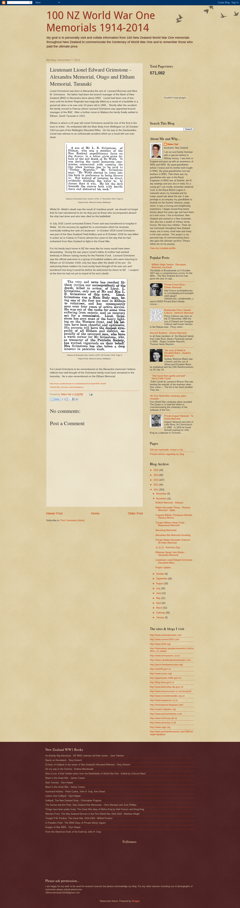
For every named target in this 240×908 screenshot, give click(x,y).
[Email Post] (90, 394)
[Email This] (63, 399)
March (159, 607)
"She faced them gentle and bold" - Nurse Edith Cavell (169, 377)
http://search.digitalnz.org (163, 709)
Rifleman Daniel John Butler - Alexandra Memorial (170, 553)
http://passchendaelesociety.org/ (166, 664)
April (158, 603)
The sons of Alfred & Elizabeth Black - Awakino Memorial (177, 353)
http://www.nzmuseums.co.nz (165, 655)
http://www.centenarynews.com (165, 635)
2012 (156, 484)
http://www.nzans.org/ (161, 673)
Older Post (135, 513)
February (161, 612)
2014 (156, 475)
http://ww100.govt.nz (160, 669)
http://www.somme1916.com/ (164, 639)
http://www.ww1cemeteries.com (166, 713)
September (162, 578)
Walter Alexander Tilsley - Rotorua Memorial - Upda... (172, 508)
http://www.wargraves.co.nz (164, 700)
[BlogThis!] (67, 399)
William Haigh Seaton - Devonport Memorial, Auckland (169, 265)
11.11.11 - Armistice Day (167, 547)
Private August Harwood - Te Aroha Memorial (178, 417)
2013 (156, 480)
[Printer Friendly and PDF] (55, 399)
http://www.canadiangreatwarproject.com (170, 660)
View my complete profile (163, 248)
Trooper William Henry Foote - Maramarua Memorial (170, 524)
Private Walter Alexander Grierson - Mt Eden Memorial (173, 541)
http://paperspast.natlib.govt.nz (165, 678)
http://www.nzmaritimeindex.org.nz (167, 696)
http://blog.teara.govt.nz (162, 682)
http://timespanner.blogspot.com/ (166, 705)
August (160, 583)
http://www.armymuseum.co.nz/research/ (171, 691)
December (161, 493)
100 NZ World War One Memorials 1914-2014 (100, 21)
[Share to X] (70, 399)
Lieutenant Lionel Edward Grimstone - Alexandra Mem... (174, 561)
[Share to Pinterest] (77, 399)
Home (95, 513)
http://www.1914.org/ (160, 644)
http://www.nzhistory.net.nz (163, 718)
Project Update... (164, 567)
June (159, 593)
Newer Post (54, 513)
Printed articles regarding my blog (167, 454)
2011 (156, 489)
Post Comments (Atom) (72, 520)
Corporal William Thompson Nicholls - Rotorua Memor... (174, 516)
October (160, 574)
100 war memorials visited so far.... (168, 449)
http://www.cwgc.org (160, 727)
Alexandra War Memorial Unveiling (172, 535)
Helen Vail (172, 144)
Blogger (136, 901)
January (160, 617)
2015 (156, 470)
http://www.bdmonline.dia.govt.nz (166, 687)
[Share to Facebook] (73, 399)
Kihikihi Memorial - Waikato (169, 502)
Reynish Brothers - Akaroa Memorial (168, 333)
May (158, 598)
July (158, 588)
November (161, 498)
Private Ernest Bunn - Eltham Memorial (175, 286)
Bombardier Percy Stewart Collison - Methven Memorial (178, 311)
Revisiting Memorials (166, 530)
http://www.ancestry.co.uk (163, 722)
